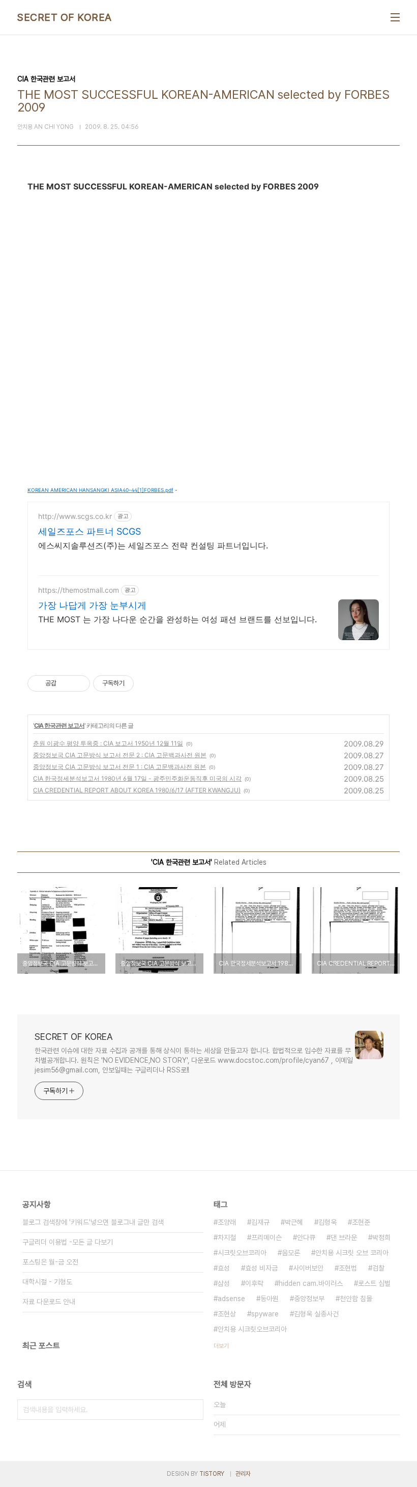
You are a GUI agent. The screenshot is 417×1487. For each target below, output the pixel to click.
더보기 (221, 1346)
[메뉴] (395, 17)
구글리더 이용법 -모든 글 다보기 (67, 1242)
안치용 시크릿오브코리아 (252, 1329)
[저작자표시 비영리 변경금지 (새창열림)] (147, 683)
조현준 (361, 1222)
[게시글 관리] (78, 683)
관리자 (243, 1473)
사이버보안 (308, 1268)
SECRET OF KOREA (64, 17)
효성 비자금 (261, 1268)
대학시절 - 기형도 (47, 1282)
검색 (193, 1409)
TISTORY (211, 1473)
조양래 (227, 1222)
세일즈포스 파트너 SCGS (89, 531)
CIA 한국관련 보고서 (59, 725)
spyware (265, 1314)
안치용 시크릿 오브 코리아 (352, 1253)
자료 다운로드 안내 (48, 1302)
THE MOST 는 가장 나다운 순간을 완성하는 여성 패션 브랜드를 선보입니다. (177, 619)
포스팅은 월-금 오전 (50, 1262)
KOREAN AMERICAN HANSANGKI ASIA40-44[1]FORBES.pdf (100, 490)
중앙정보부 (309, 1299)
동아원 (269, 1299)
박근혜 (294, 1222)
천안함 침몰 (356, 1299)
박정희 (381, 1237)
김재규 (260, 1222)
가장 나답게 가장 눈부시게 (92, 605)
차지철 (227, 1237)
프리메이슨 (266, 1237)
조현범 (348, 1268)
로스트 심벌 (374, 1283)
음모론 (291, 1253)
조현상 (227, 1314)
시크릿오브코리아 (242, 1253)
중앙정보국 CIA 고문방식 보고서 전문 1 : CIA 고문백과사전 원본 (119, 766)
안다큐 (306, 1237)
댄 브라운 (344, 1237)
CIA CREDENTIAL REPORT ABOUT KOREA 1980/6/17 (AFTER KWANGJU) (137, 790)
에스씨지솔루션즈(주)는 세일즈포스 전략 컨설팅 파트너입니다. (153, 545)
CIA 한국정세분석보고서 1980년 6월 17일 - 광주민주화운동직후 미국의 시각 (137, 778)
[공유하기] (65, 683)
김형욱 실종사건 (316, 1314)
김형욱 (327, 1222)
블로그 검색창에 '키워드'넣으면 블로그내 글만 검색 (93, 1222)
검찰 (378, 1268)
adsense (231, 1299)
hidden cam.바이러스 (311, 1283)
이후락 (254, 1283)
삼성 (224, 1283)
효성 (224, 1268)
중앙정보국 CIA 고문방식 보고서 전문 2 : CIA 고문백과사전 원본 (119, 755)
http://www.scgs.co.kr (75, 516)
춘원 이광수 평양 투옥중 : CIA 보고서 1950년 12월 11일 (108, 743)
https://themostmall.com (78, 590)
